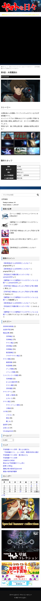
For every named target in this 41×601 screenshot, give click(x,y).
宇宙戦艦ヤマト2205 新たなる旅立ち (16, 449)
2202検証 (9, 346)
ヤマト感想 (10, 385)
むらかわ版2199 (11, 382)
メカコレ (9, 415)
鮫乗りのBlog (7, 466)
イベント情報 (10, 372)
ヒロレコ (9, 398)
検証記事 (6, 333)
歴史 (7, 418)
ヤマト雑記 (7, 401)
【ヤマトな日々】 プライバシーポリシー (20, 595)
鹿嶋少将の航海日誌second (12, 468)
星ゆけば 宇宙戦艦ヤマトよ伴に (14, 463)
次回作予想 (7, 329)
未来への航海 (10, 395)
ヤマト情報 (7, 359)
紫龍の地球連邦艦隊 (10, 471)
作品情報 (9, 365)
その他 (5, 411)
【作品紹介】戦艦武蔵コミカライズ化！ (17, 274)
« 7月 (3, 495)
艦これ (8, 421)
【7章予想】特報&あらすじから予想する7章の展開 (20, 286)
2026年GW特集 (8, 326)
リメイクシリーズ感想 (10, 375)
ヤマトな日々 (22, 597)
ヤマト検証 (10, 343)
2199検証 (9, 349)
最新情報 (9, 362)
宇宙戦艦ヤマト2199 (10, 458)
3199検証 (9, 339)
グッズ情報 (10, 369)
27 (20, 491)
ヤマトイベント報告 (13, 405)
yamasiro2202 (8, 277)
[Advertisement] (20, 41)
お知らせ (6, 428)
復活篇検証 (10, 352)
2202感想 (9, 388)
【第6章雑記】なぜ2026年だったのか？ (22, 247)
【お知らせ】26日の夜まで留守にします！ (23, 239)
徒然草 (5, 424)
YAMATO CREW (8, 460)
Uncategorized (8, 431)
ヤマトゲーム (7, 391)
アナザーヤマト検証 (13, 355)
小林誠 (8, 408)
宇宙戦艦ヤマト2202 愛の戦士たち (15, 455)
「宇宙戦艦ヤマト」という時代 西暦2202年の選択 (21, 452)
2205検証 (9, 336)
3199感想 (9, 378)
